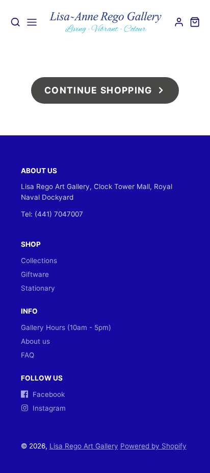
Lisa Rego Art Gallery (83, 446)
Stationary (38, 288)
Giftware (35, 274)
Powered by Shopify (153, 446)
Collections (39, 260)
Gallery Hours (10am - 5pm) (66, 327)
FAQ (27, 355)
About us (35, 341)
